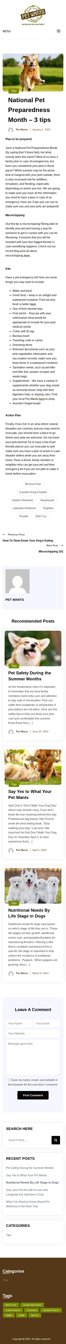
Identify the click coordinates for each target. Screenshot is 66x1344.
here (27, 255)
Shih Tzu (41, 516)
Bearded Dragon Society (52, 1339)
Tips (13, 90)
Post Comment (33, 1095)
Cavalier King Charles (33, 492)
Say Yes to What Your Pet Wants (26, 1175)
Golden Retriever (22, 500)
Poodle (23, 516)
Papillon (48, 508)
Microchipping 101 (51, 551)
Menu (7, 31)
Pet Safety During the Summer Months (30, 1167)
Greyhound (47, 500)
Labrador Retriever (24, 508)
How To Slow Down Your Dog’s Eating (28, 540)
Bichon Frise (33, 484)
